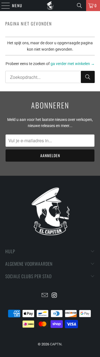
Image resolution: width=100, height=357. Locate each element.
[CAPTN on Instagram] (55, 296)
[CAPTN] (50, 5)
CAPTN (55, 344)
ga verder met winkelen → (73, 63)
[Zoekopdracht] (79, 5)
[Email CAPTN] (45, 296)
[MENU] (3, 5)
